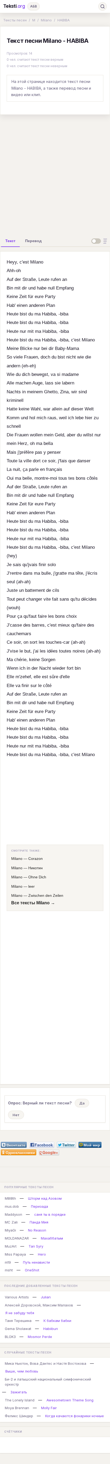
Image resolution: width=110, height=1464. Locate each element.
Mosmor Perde (40, 1337)
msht (9, 1270)
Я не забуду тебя (19, 1313)
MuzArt (11, 1246)
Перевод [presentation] (33, 241)
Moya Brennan (17, 1408)
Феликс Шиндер (19, 1416)
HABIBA (63, 20)
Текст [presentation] (10, 241)
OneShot (32, 1270)
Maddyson (13, 1214)
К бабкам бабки (57, 1320)
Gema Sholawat (18, 1328)
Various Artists (17, 1297)
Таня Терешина (18, 1320)
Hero (42, 1254)
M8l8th (10, 1198)
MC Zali (11, 1222)
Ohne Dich (37, 877)
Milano (46, 20)
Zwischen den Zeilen (45, 895)
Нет (16, 1115)
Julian (46, 1297)
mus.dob (12, 1206)
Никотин (35, 868)
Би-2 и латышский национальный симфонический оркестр (48, 1381)
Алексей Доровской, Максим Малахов (39, 1305)
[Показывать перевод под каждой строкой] (100, 241)
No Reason (37, 1230)
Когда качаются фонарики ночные (74, 1416)
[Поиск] (102, 6)
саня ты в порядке (50, 1214)
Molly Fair (49, 1408)
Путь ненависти (36, 1262)
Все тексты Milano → (33, 903)
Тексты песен (15, 20)
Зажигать (18, 1392)
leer (31, 886)
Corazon (35, 858)
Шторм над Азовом (45, 1198)
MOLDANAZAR (17, 1238)
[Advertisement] (55, 174)
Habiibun (50, 1328)
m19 (8, 1262)
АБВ (33, 6)
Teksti (14, 6)
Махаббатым (52, 1238)
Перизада (39, 1206)
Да (82, 1103)
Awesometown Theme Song (69, 1400)
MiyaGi (10, 1230)
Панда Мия (39, 1222)
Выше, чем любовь (21, 1371)
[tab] (10, 240)
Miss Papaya (15, 1254)
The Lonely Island (19, 1400)
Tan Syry (36, 1246)
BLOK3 (10, 1337)
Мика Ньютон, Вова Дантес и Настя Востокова (45, 1363)
